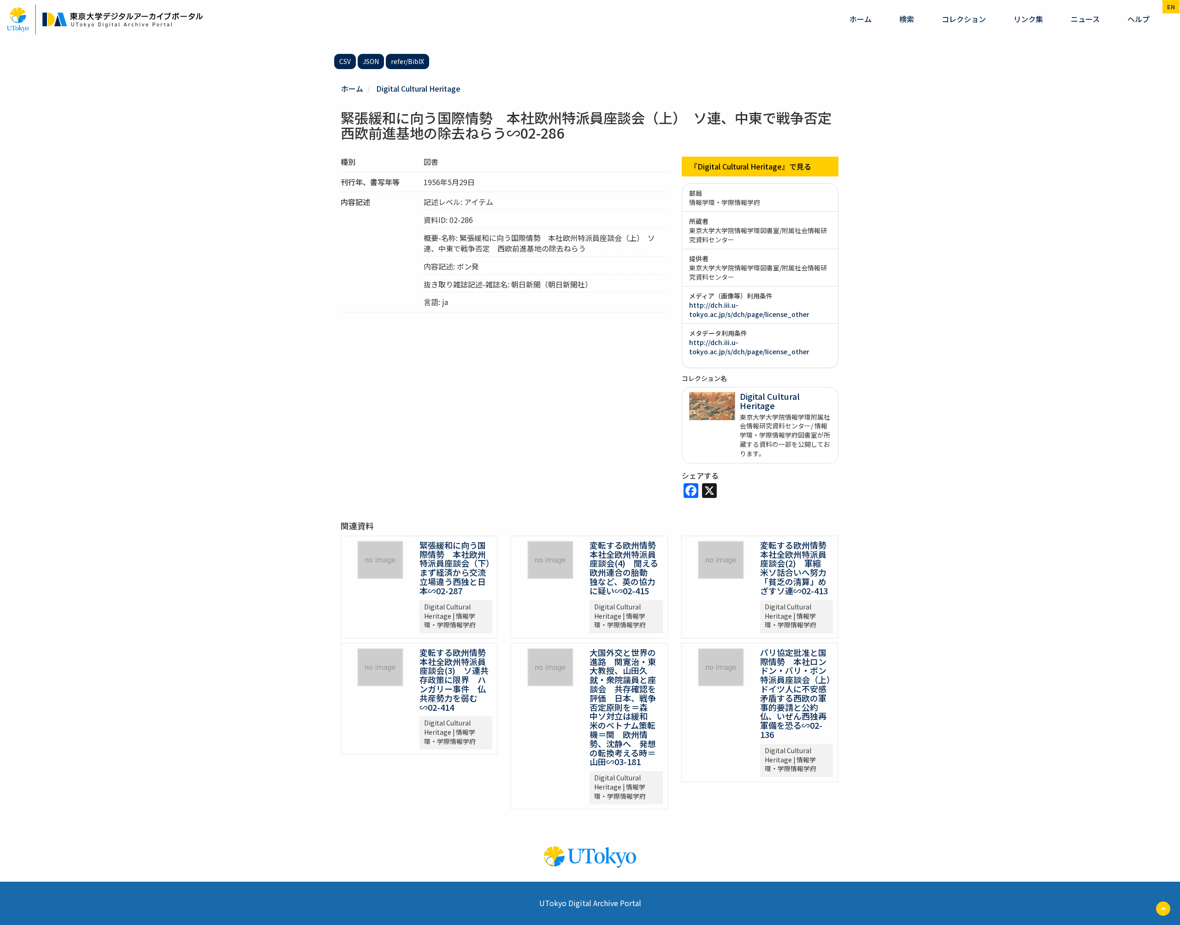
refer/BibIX (407, 61)
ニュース (1085, 18)
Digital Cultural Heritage (418, 88)
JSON (371, 61)
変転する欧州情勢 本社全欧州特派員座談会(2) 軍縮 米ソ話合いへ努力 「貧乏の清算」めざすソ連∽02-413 (797, 568)
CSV (345, 61)
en (1171, 6)
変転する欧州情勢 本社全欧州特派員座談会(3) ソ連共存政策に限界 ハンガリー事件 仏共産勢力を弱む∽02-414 (456, 679)
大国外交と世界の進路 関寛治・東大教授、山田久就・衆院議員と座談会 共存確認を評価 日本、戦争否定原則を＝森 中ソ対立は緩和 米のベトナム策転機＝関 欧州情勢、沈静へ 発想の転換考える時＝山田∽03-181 (623, 707)
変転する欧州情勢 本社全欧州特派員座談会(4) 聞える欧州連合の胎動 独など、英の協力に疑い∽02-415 (627, 568)
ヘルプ (1138, 18)
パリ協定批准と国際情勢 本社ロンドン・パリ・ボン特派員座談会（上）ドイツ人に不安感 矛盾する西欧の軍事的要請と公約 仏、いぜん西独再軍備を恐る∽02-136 (797, 693)
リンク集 (1028, 18)
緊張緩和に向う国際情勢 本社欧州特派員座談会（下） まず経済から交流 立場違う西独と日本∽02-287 (458, 568)
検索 (906, 18)
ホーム (861, 18)
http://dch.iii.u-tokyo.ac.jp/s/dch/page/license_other (749, 309)
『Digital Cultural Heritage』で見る (750, 166)
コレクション (964, 18)
